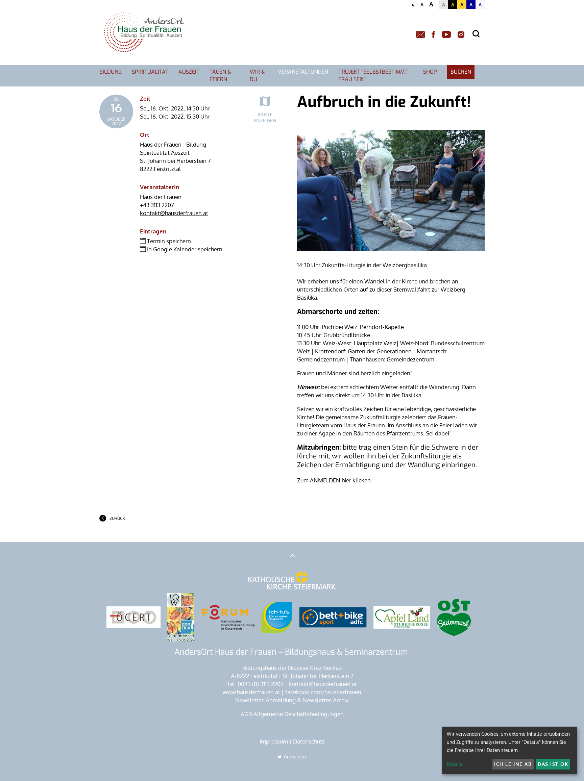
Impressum (274, 741)
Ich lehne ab (513, 764)
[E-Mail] (420, 34)
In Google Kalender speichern (184, 249)
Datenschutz (309, 741)
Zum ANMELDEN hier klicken (334, 480)
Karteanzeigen (264, 117)
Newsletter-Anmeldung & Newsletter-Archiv (292, 700)
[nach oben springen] (292, 556)
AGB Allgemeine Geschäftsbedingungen (292, 713)
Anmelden (293, 756)
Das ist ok (553, 764)
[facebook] (433, 34)
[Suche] (476, 34)
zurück (117, 518)
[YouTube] (446, 34)
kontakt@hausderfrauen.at (174, 213)
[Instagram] (461, 34)
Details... (456, 764)
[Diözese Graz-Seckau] (292, 581)
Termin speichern (168, 241)
